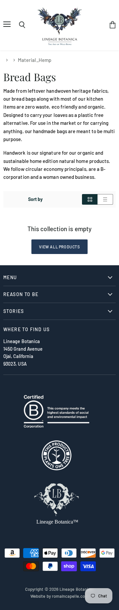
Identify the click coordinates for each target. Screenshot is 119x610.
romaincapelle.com (70, 596)
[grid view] (90, 199)
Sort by (35, 199)
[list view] (105, 199)
